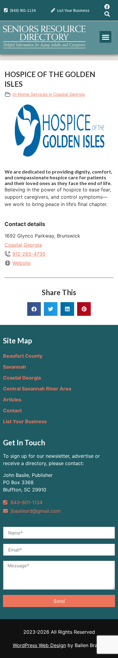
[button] (105, 37)
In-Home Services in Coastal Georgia (48, 94)
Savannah (14, 367)
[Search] (107, 14)
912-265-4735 (28, 254)
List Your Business (25, 421)
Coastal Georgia (23, 245)
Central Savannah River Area (37, 389)
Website (21, 263)
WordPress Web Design (39, 645)
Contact (12, 410)
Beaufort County (22, 356)
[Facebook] (107, 6)
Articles (12, 399)
